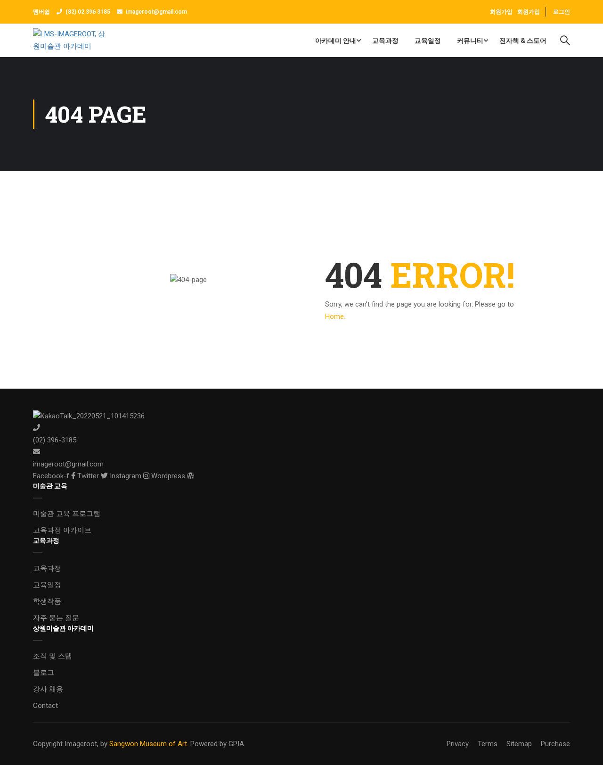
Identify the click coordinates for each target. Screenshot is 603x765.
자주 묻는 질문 (56, 618)
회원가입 (528, 11)
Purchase (555, 744)
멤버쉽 (42, 11)
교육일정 (428, 40)
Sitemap (519, 744)
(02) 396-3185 (54, 440)
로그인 (561, 11)
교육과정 (385, 40)
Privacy (458, 744)
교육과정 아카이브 (62, 530)
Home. (335, 316)
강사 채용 (48, 689)
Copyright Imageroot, (65, 744)
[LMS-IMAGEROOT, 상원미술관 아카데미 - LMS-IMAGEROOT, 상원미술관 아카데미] (69, 40)
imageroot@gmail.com (156, 11)
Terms (487, 744)
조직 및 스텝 (52, 656)
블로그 (43, 672)
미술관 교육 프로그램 (66, 513)
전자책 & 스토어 (522, 40)
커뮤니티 (470, 40)
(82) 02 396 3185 (87, 11)
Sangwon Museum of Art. (148, 744)
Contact (45, 705)
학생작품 (47, 601)
